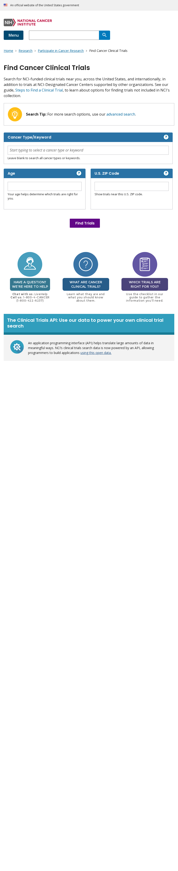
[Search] (104, 35)
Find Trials (85, 223)
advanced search (120, 114)
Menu (13, 35)
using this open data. (95, 352)
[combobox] (64, 35)
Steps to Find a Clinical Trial (39, 90)
